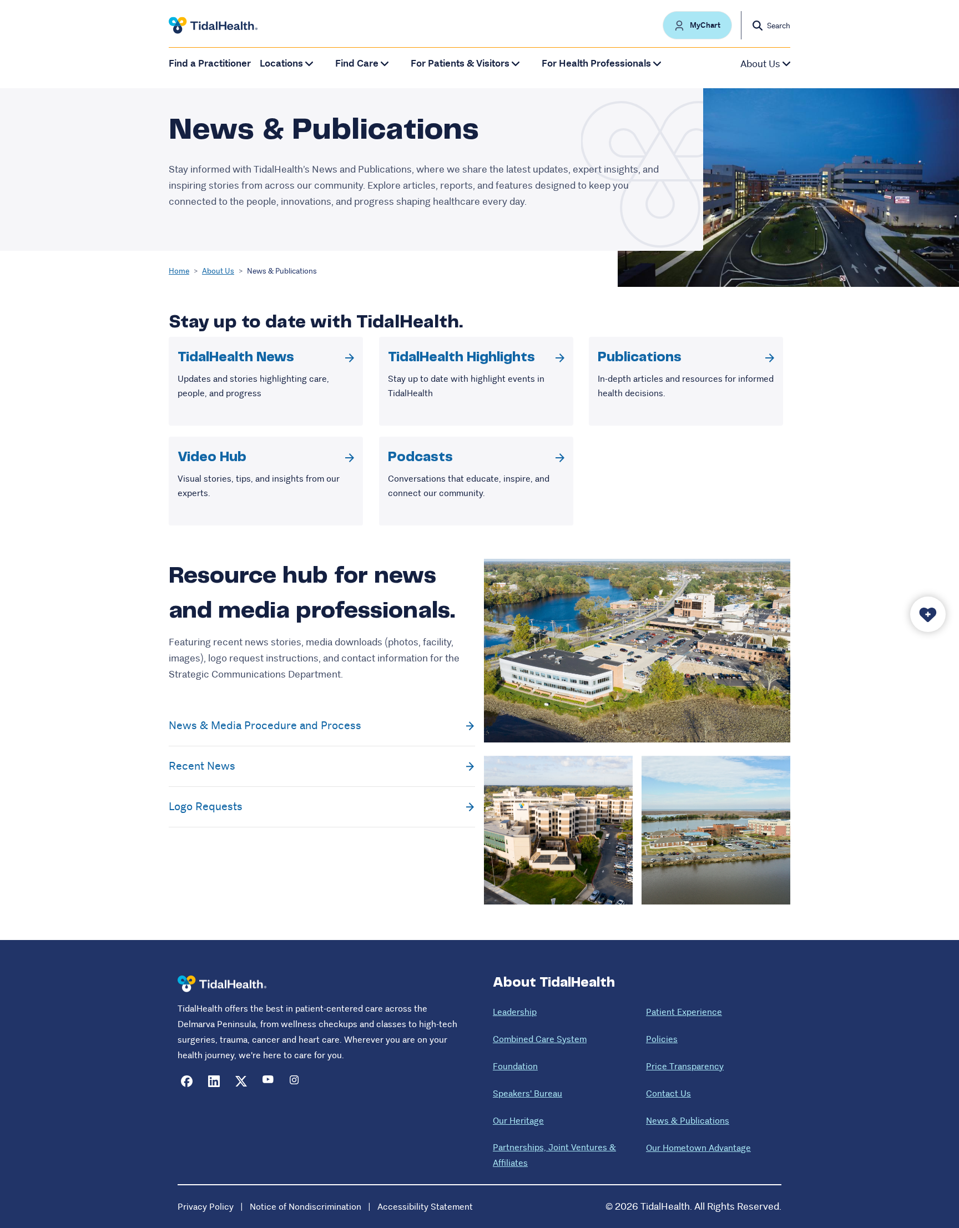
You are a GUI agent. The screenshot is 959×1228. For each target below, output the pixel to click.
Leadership (515, 1012)
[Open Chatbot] (928, 614)
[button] (697, 25)
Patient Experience (684, 1012)
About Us (218, 270)
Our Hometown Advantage (698, 1148)
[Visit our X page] (241, 1081)
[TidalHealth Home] (213, 25)
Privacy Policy (206, 1206)
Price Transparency (685, 1066)
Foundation (515, 1066)
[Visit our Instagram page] (295, 1081)
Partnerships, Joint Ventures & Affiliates (554, 1155)
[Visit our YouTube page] (268, 1081)
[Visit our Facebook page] (187, 1081)
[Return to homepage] (222, 984)
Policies (662, 1039)
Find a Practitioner (210, 63)
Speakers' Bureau (527, 1093)
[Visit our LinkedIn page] (214, 1081)
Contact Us (668, 1093)
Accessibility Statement (425, 1206)
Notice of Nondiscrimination (305, 1206)
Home (179, 270)
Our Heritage (518, 1120)
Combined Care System (540, 1039)
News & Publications (687, 1120)
